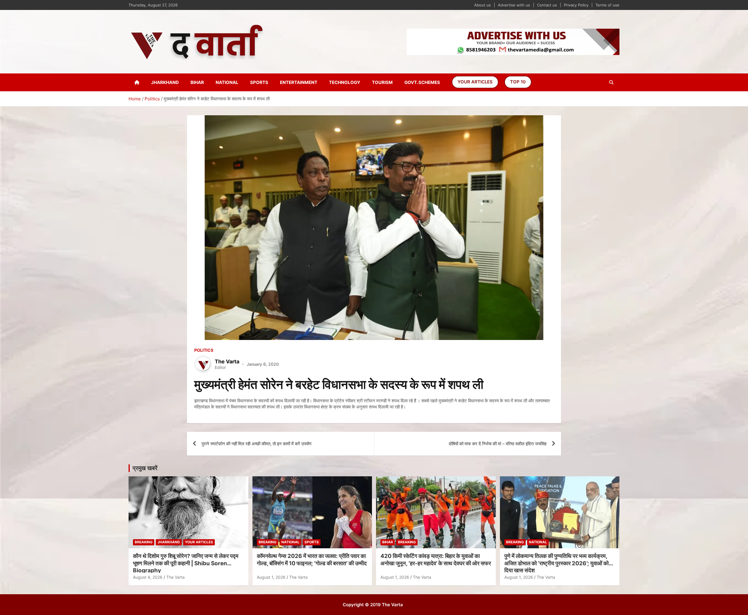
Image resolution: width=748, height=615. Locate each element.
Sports (259, 82)
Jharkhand (165, 82)
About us (482, 5)
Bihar (197, 82)
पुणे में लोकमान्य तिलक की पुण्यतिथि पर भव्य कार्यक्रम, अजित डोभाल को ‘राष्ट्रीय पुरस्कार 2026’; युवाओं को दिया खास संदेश (556, 563)
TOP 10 (518, 82)
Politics (203, 350)
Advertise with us (514, 5)
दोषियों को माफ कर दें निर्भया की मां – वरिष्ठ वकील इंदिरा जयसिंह (497, 443)
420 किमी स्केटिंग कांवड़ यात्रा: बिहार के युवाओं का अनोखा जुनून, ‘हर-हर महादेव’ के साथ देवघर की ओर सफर (435, 560)
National (227, 82)
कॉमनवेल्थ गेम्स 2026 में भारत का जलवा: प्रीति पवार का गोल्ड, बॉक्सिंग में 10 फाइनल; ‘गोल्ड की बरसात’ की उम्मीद (312, 560)
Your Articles (475, 82)
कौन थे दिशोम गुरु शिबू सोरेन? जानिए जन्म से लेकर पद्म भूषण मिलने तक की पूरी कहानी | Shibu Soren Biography (185, 563)
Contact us (547, 5)
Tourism (382, 82)
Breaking (144, 542)
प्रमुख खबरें (145, 468)
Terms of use (607, 5)
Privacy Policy (576, 5)
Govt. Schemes (422, 82)
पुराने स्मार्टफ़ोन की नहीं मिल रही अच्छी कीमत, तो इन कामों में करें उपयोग (256, 443)
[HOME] (137, 82)
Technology (344, 82)
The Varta (175, 577)
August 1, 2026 (271, 577)
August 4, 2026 (147, 577)
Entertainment (298, 82)
